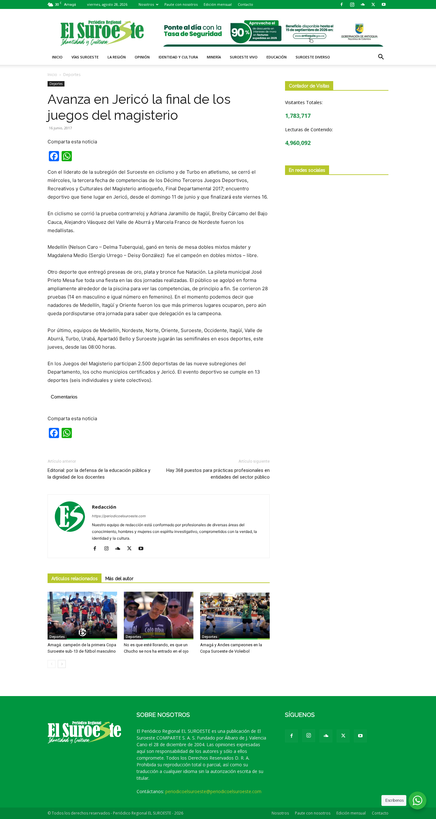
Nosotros (146, 4)
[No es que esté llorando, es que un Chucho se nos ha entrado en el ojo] (158, 616)
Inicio (57, 57)
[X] (373, 4)
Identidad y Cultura (178, 57)
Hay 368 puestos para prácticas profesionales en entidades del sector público (218, 473)
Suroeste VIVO (244, 57)
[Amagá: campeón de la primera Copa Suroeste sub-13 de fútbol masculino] (82, 616)
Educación (277, 57)
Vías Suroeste (85, 57)
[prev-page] (52, 664)
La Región (117, 57)
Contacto (245, 4)
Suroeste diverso (313, 57)
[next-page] (62, 664)
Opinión (142, 57)
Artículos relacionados (74, 578)
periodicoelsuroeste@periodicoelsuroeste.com (213, 791)
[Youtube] (383, 4)
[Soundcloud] (362, 4)
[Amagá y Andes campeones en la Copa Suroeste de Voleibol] (235, 616)
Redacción (104, 507)
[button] (380, 58)
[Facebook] (341, 4)
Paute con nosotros (181, 4)
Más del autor (119, 578)
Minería (214, 57)
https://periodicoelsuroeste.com (119, 516)
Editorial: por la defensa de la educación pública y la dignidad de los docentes (99, 473)
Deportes (56, 83)
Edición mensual (218, 4)
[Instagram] (352, 4)
